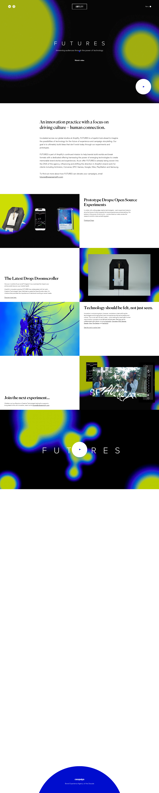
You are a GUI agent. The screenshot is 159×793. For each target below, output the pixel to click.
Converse (115, 321)
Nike (90, 323)
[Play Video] (143, 86)
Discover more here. (10, 297)
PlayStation (96, 323)
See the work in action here (92, 327)
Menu (147, 6)
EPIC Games (122, 321)
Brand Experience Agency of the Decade (79, 783)
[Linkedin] (9, 6)
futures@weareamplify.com (51, 177)
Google (86, 323)
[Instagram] (13, 6)
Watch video (79, 60)
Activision (108, 321)
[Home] (79, 6)
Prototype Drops (89, 220)
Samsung (105, 323)
